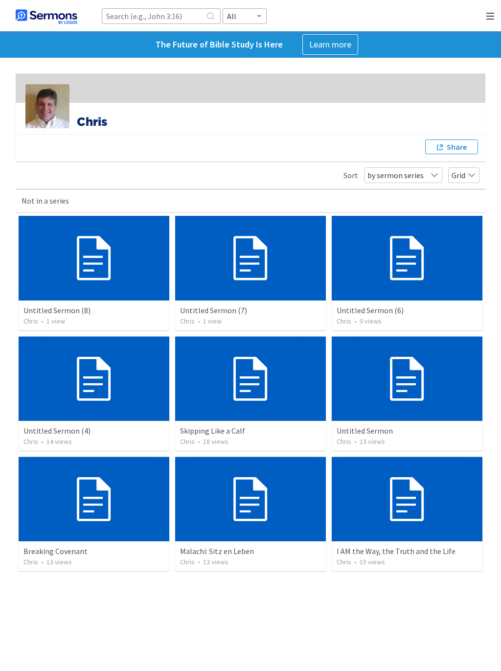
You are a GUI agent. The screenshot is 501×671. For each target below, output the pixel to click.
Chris (30, 321)
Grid (458, 175)
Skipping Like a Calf (212, 431)
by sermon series (395, 175)
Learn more (330, 44)
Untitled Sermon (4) (57, 431)
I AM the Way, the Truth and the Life (396, 551)
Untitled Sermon (365, 431)
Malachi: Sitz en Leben (217, 551)
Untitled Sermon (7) (213, 310)
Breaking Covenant (55, 551)
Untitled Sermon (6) (370, 310)
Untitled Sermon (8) (57, 310)
